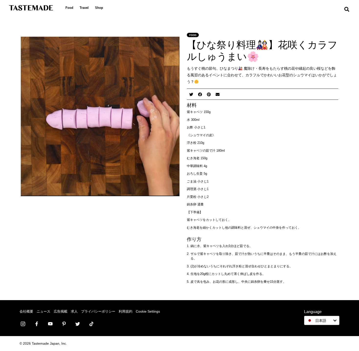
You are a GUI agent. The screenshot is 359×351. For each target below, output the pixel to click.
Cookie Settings (148, 311)
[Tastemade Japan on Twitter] (77, 323)
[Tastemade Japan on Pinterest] (64, 323)
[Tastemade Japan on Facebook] (36, 323)
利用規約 (125, 311)
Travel (84, 8)
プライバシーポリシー (98, 311)
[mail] (217, 94)
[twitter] (191, 94)
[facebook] (200, 94)
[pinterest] (208, 94)
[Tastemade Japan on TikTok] (91, 323)
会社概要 (26, 311)
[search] (347, 9)
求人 (74, 311)
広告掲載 (60, 311)
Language (313, 312)
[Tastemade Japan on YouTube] (50, 323)
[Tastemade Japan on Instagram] (23, 323)
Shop (99, 8)
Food (69, 8)
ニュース (43, 311)
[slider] (95, 192)
